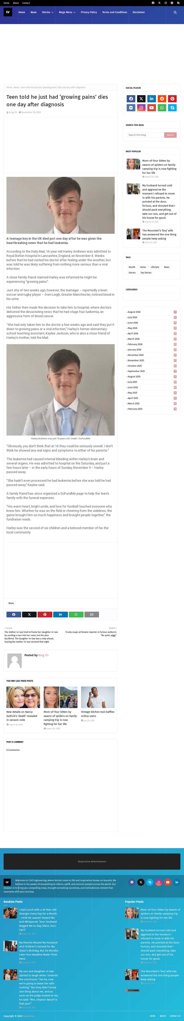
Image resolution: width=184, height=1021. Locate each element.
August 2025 (152, 376)
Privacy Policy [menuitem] (89, 12)
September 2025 (152, 371)
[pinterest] (172, 3)
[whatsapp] (162, 107)
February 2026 (152, 344)
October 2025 (152, 365)
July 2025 (152, 382)
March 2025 (152, 403)
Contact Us (175, 1016)
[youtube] (151, 107)
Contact (26, 3)
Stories (132, 272)
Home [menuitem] (22, 12)
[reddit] (162, 98)
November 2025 (152, 360)
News (16, 87)
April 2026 (152, 333)
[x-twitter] (159, 3)
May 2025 (152, 392)
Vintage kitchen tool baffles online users (97, 714)
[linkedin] (151, 98)
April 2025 (152, 398)
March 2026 (152, 339)
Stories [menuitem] (46, 12)
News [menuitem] (34, 12)
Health (132, 267)
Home (6, 3)
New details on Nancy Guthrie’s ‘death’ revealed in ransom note (21, 716)
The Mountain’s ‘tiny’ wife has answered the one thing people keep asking (159, 234)
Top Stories (146, 272)
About (16, 3)
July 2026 (152, 317)
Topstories (28, 1016)
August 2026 (152, 312)
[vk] (131, 107)
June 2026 (152, 322)
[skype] (178, 3)
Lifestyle (155, 267)
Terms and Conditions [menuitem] (114, 12)
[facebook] (153, 3)
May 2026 (152, 328)
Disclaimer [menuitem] (139, 12)
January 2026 (152, 349)
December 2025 (152, 355)
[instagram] (165, 3)
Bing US (13, 112)
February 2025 (152, 409)
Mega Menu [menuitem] (65, 12)
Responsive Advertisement (92, 861)
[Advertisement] (92, 54)
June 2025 (152, 387)
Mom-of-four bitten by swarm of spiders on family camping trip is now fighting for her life (60, 718)
